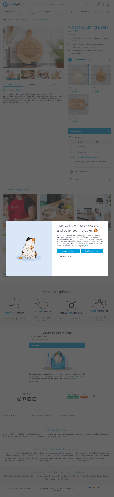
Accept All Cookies (68, 251)
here (87, 246)
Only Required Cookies (92, 251)
